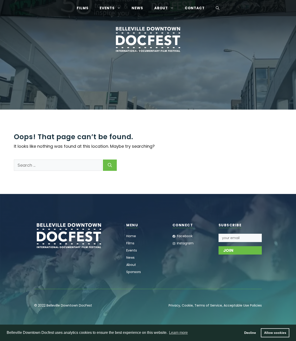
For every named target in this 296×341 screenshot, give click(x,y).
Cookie (187, 305)
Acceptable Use (236, 305)
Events (107, 8)
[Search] (110, 165)
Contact (195, 8)
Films (83, 8)
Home (131, 236)
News (137, 8)
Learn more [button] (178, 333)
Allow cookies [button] (275, 333)
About (161, 8)
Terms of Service (208, 305)
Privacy (174, 305)
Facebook (185, 236)
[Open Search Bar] (217, 8)
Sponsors (133, 272)
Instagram (185, 243)
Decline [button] (250, 333)
